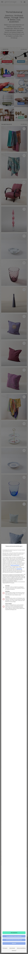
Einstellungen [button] (19, 568)
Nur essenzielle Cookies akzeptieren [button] (14, 936)
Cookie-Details (12, 948)
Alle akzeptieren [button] (14, 932)
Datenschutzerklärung (15, 565)
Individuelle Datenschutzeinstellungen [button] (14, 939)
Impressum (14, 950)
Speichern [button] (14, 943)
